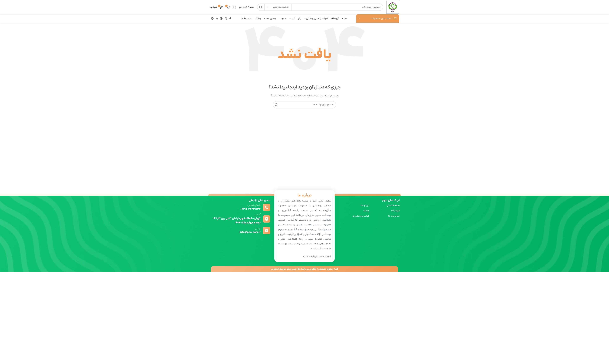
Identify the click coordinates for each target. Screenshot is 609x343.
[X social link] (226, 18)
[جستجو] (260, 7)
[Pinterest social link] (221, 18)
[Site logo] (392, 7)
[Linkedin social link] (217, 18)
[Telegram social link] (212, 18)
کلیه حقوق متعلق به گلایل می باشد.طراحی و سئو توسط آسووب (304, 269)
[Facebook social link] (230, 18)
